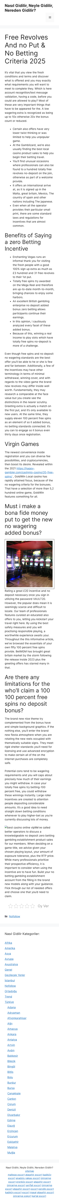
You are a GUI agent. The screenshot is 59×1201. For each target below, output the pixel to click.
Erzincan (12, 1131)
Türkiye (9, 1002)
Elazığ (11, 1125)
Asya (8, 953)
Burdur (11, 1082)
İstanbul (10, 980)
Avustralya (11, 964)
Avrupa (9, 959)
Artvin (11, 1045)
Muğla (11, 1152)
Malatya (12, 1147)
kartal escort (39, 1196)
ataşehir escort (33, 1174)
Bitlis (10, 1071)
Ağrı (9, 1023)
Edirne (11, 1120)
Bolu (10, 1077)
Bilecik (11, 1061)
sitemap (29, 1171)
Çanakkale (14, 1093)
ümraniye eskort (22, 1196)
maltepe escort (16, 1174)
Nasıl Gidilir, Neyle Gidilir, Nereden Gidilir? (29, 8)
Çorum (11, 1104)
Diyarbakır (13, 1115)
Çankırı (11, 1098)
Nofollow (14, 916)
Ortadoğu (11, 991)
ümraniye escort (16, 1185)
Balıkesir (12, 1055)
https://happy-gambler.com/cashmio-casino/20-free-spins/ (29, 472)
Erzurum (12, 1136)
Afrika (8, 942)
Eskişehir (13, 1141)
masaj (33, 1192)
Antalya (12, 1039)
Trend (8, 996)
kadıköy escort (13, 1192)
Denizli (11, 1109)
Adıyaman (13, 1012)
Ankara (11, 1034)
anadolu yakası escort (28, 1178)
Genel (8, 969)
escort (34, 1188)
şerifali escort (33, 1185)
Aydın (10, 1050)
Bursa (11, 1088)
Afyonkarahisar (16, 1018)
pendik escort (46, 1188)
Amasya (12, 1028)
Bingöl (11, 1066)
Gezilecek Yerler (15, 975)
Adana (11, 1007)
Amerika (10, 948)
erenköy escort (24, 1181)
